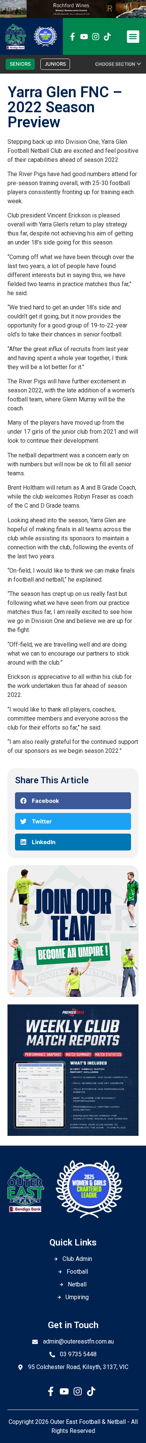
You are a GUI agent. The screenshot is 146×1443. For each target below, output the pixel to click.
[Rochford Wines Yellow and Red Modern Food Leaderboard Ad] (73, 16)
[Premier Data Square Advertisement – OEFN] (73, 1133)
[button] (133, 36)
